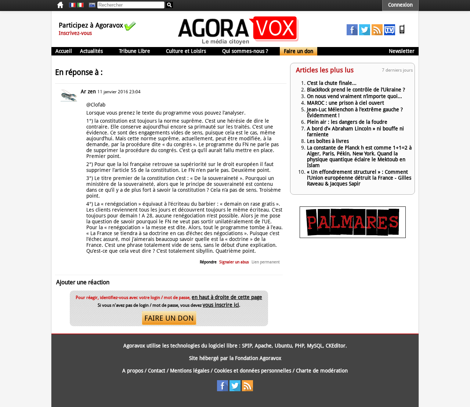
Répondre (208, 262)
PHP (299, 346)
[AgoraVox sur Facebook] (352, 33)
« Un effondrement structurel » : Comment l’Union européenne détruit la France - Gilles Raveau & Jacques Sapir (359, 178)
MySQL (315, 346)
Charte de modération (322, 371)
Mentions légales (189, 371)
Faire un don (298, 51)
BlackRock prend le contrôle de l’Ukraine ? (356, 90)
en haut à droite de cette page (227, 297)
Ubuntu (283, 346)
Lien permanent (266, 262)
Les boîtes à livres (328, 141)
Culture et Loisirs (186, 51)
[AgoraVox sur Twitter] (364, 33)
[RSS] (377, 33)
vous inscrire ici (221, 305)
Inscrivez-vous (75, 33)
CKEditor (336, 346)
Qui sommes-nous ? (245, 51)
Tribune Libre (134, 51)
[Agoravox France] (72, 5)
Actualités (91, 51)
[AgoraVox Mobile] (402, 33)
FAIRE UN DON (169, 318)
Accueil (63, 51)
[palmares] (353, 236)
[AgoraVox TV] (389, 33)
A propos (132, 371)
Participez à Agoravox (91, 25)
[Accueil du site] (238, 44)
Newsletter (402, 51)
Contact (156, 371)
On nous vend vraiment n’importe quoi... (354, 96)
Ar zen (88, 91)
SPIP (247, 346)
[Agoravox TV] (90, 5)
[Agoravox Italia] (80, 5)
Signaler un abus (234, 262)
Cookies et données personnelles (252, 371)
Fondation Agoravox (258, 358)
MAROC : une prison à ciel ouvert (345, 103)
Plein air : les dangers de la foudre (347, 122)
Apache (263, 346)
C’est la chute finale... (332, 83)
